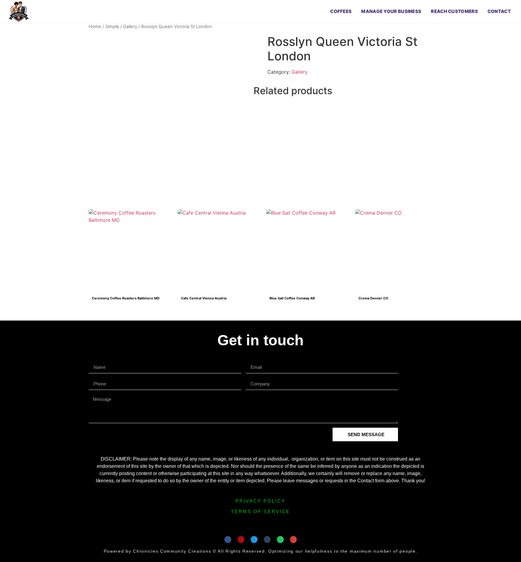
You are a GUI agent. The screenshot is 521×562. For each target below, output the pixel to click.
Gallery (130, 26)
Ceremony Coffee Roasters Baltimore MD (125, 298)
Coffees (341, 11)
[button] (227, 539)
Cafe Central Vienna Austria (203, 298)
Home (95, 26)
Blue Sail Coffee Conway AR (292, 298)
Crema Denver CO (373, 298)
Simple (112, 26)
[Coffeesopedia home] (18, 11)
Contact (499, 11)
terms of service (260, 511)
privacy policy (260, 500)
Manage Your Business (391, 11)
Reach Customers (454, 11)
